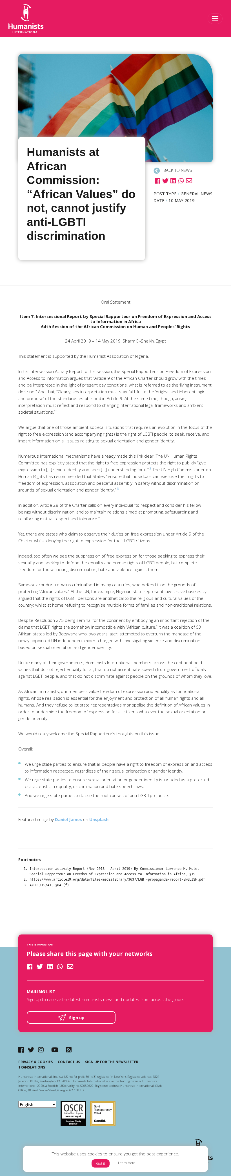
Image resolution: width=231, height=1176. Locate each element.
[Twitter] (31, 1049)
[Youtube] (54, 1049)
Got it (100, 1163)
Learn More (127, 1162)
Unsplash (98, 819)
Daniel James (68, 819)
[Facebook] (21, 1049)
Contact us (69, 1061)
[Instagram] (41, 1049)
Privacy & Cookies (35, 1061)
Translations (31, 1067)
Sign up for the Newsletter (111, 1061)
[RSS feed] (69, 1049)
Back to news (177, 170)
